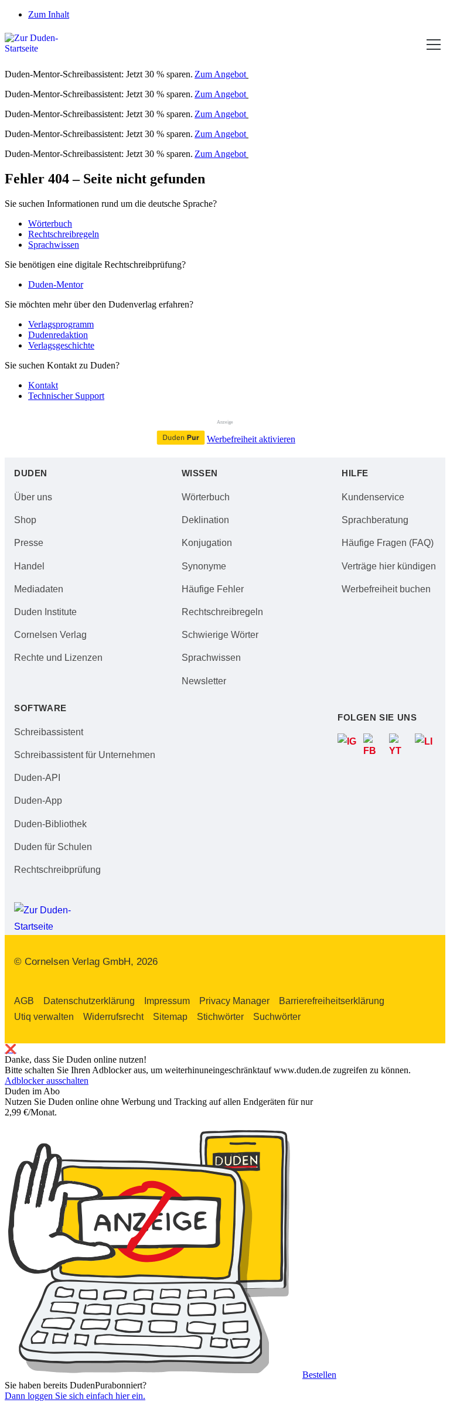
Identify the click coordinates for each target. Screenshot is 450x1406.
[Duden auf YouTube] (399, 744)
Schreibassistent (48, 732)
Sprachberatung (375, 520)
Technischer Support (66, 396)
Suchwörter (277, 1017)
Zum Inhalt (48, 14)
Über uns (33, 497)
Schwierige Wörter (220, 635)
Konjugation (207, 543)
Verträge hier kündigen (389, 566)
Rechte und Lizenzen (58, 658)
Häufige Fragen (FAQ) (388, 543)
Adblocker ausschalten (46, 1081)
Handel (29, 566)
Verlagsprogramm (61, 324)
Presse (28, 543)
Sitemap (170, 1017)
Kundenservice (373, 497)
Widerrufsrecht (113, 1017)
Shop (25, 520)
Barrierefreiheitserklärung (331, 1001)
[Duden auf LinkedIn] (425, 744)
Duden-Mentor (55, 284)
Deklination (205, 520)
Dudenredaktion (58, 335)
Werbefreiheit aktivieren (251, 439)
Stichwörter (220, 1017)
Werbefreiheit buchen (386, 589)
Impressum (167, 1001)
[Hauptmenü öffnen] (433, 44)
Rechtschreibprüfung (57, 870)
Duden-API (37, 778)
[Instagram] (348, 744)
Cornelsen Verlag (50, 635)
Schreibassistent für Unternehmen (84, 755)
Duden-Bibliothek (50, 824)
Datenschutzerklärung (89, 1001)
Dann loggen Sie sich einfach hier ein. (75, 1396)
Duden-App (38, 801)
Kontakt (43, 385)
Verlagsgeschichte (61, 345)
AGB (24, 1001)
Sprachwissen (53, 245)
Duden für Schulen (53, 847)
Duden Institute (45, 612)
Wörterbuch (50, 223)
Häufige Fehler (213, 589)
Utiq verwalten (44, 1017)
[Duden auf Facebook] (373, 744)
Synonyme (204, 566)
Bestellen (319, 1375)
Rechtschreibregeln (63, 234)
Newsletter (204, 681)
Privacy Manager (234, 1001)
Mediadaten (38, 589)
